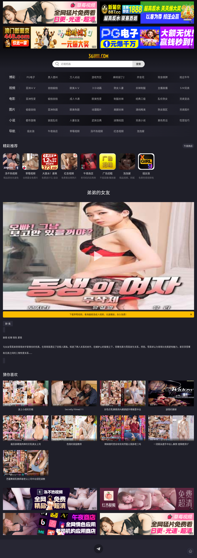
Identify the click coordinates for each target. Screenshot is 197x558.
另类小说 (141, 120)
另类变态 (184, 99)
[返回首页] (190, 551)
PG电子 (31, 77)
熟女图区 (163, 109)
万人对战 (75, 77)
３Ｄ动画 (97, 88)
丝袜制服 (141, 88)
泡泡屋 (140, 131)
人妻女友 (75, 120)
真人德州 (53, 77)
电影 (12, 99)
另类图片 (184, 109)
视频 (12, 88)
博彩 (12, 77)
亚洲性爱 (31, 99)
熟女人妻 (119, 88)
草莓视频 (75, 131)
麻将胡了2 (118, 77)
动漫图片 (97, 109)
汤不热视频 (96, 131)
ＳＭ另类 (184, 88)
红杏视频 (119, 131)
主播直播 (163, 88)
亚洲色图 (53, 109)
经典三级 (141, 99)
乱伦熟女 (163, 99)
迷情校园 (119, 120)
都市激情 (31, 120)
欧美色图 (75, 109)
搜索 (138, 64)
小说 (12, 120)
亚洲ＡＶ (31, 88)
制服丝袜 (119, 99)
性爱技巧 (184, 120)
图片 (12, 109)
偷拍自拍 (53, 99)
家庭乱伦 (53, 120)
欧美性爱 (97, 99)
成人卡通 (75, 99)
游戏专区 (97, 77)
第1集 (8, 323)
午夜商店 (53, 131)
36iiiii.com (98, 56)
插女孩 (30, 131)
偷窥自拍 (31, 109)
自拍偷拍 (53, 88)
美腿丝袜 (119, 109)
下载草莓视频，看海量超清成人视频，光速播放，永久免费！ (98, 314)
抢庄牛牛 (184, 77)
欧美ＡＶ (75, 88)
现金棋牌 (163, 77)
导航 (12, 131)
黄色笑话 (163, 120)
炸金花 (140, 77)
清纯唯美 (141, 109)
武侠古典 (97, 120)
